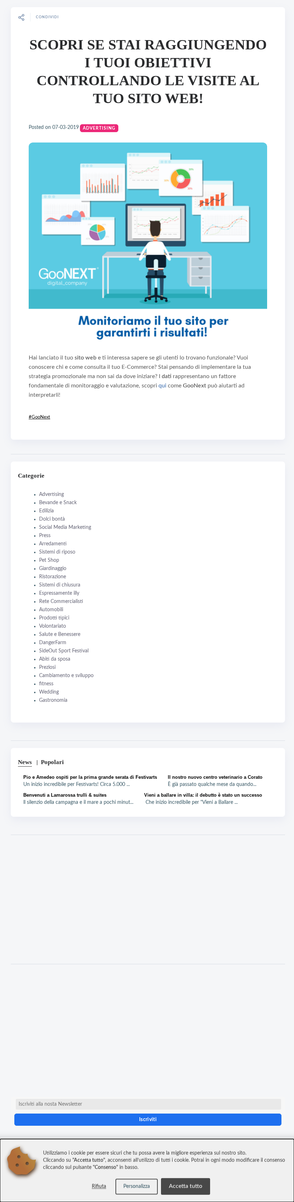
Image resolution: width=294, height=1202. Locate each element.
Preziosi (47, 667)
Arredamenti (53, 543)
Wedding (49, 692)
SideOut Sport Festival (64, 650)
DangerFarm (52, 642)
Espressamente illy (59, 593)
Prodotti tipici (54, 618)
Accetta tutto (185, 1186)
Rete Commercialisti (61, 601)
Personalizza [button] (136, 1186)
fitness (46, 683)
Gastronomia (53, 700)
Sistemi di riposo (57, 552)
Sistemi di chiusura (59, 585)
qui (163, 385)
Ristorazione (52, 576)
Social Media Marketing (65, 527)
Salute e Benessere (59, 634)
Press (45, 535)
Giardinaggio (52, 568)
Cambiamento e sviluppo (66, 675)
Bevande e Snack (58, 502)
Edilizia (46, 510)
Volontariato (52, 626)
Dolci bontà (52, 519)
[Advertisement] (148, 899)
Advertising (99, 128)
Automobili (51, 609)
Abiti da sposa (54, 659)
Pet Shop (49, 560)
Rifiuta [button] (99, 1186)
